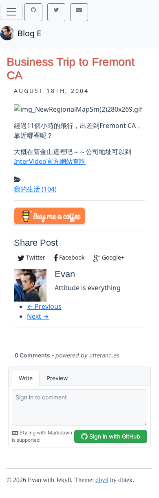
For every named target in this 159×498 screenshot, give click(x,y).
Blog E (29, 33)
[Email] (79, 12)
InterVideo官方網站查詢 (50, 161)
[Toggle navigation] (11, 12)
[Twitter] (56, 12)
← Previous (44, 306)
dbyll (101, 479)
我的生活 (35, 189)
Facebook (70, 257)
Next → (38, 316)
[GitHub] (33, 12)
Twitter (34, 257)
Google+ (112, 257)
